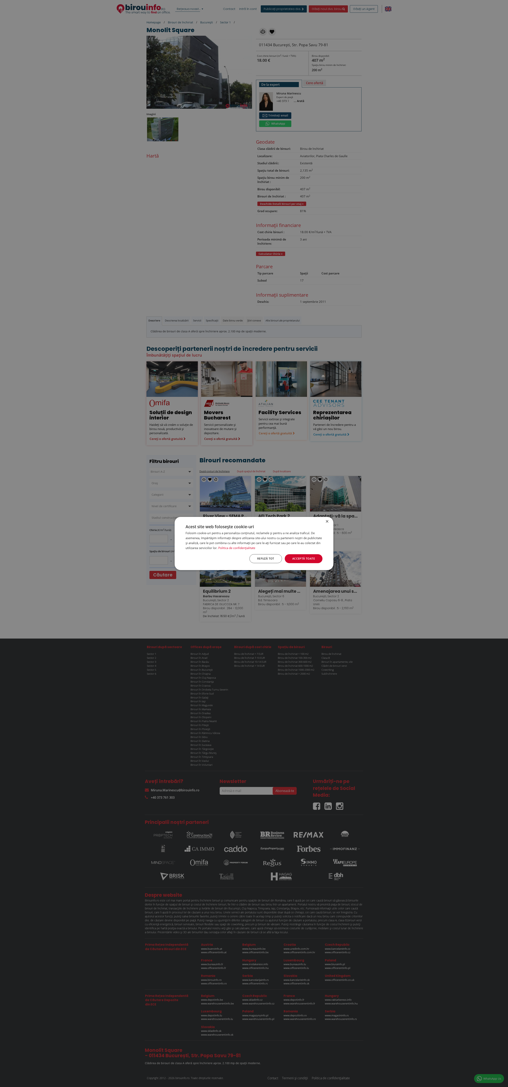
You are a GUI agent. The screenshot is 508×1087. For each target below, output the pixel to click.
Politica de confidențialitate (236, 548)
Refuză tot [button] (265, 558)
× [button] (326, 521)
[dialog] (254, 543)
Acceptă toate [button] (303, 558)
